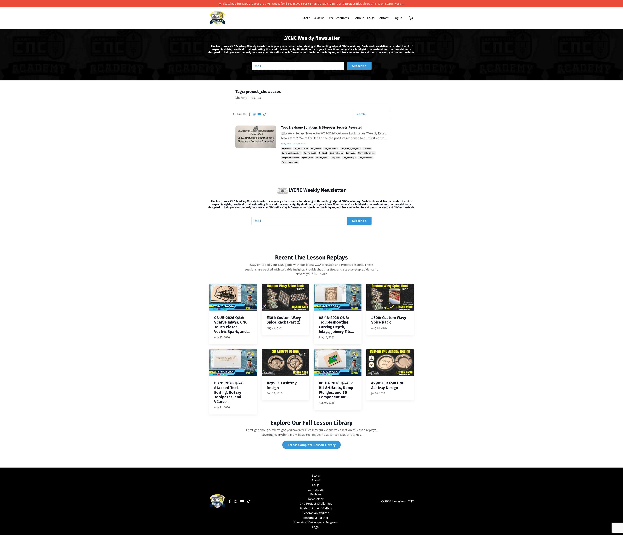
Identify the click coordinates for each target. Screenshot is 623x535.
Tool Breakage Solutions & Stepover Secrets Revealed (321, 127)
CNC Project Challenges (315, 503)
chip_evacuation (301, 148)
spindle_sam (307, 157)
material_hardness (366, 153)
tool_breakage (349, 157)
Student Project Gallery (315, 508)
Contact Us (316, 490)
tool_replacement (290, 162)
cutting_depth (310, 153)
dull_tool (323, 153)
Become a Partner (315, 518)
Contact (383, 18)
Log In (397, 18)
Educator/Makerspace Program (316, 522)
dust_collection (336, 153)
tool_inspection (366, 157)
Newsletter (316, 499)
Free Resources (338, 18)
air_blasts (286, 148)
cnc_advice (316, 148)
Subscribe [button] (359, 66)
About (359, 18)
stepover (335, 157)
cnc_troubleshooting (291, 153)
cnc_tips (367, 148)
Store (306, 18)
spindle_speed (322, 157)
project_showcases (290, 157)
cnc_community (331, 148)
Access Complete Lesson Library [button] (311, 445)
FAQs (370, 18)
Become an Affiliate (315, 513)
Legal (315, 527)
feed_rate (350, 153)
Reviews (318, 18)
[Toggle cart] (411, 18)
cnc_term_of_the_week (350, 148)
